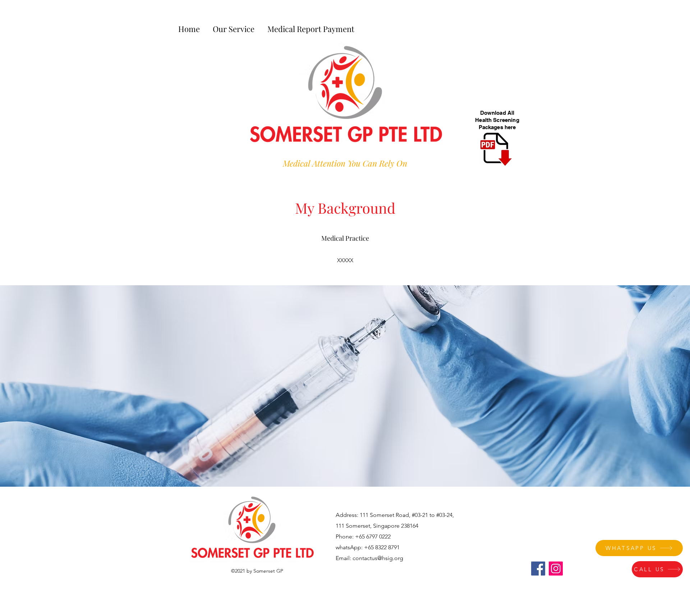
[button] (233, 25)
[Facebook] (538, 569)
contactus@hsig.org (378, 558)
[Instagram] (556, 569)
